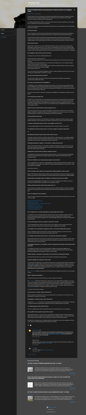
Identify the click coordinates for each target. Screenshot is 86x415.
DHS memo (36, 302)
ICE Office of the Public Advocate (34, 209)
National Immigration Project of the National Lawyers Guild (39, 203)
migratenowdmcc (35, 330)
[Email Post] (30, 325)
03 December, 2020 (36, 336)
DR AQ (33, 348)
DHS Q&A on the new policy (33, 202)
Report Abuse (4, 37)
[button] (74, 10)
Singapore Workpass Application (46, 349)
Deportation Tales (33, 3)
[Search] (76, 3)
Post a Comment (32, 354)
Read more (72, 373)
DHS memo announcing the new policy (35, 200)
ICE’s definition (32, 271)
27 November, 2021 (36, 351)
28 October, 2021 (35, 344)
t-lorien (54, 409)
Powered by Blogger (52, 407)
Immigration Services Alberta (46, 343)
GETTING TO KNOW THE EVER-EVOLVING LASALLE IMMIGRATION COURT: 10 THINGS (48, 392)
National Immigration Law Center (34, 204)
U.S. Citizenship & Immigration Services (35, 207)
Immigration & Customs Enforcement (35, 206)
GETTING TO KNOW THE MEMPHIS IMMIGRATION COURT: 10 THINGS (44, 363)
